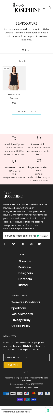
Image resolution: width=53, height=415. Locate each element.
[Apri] (4, 8)
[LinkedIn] (40, 243)
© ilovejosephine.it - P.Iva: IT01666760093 (26, 384)
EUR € (25, 371)
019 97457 (16, 170)
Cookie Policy (20, 326)
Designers (25, 273)
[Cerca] (44, 8)
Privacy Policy (20, 320)
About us (24, 261)
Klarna (23, 285)
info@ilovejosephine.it (14, 177)
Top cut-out (14, 98)
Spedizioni (18, 308)
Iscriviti (12, 365)
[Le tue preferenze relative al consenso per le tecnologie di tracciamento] (48, 410)
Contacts (25, 279)
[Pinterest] (32, 243)
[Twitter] (14, 243)
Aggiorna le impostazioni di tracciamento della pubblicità (26, 379)
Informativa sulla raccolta (16, 411)
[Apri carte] (49, 7)
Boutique (24, 267)
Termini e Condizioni (25, 302)
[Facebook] (5, 243)
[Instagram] (23, 243)
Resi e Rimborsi (22, 314)
